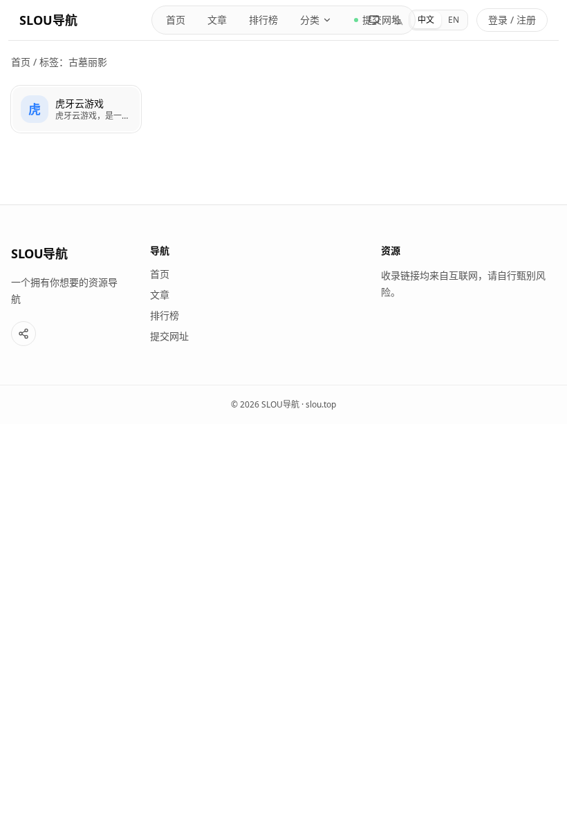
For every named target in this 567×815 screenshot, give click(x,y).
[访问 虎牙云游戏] (34, 109)
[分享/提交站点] (23, 333)
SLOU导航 (48, 20)
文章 (217, 19)
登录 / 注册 (512, 19)
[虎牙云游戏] (76, 109)
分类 (309, 19)
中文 (426, 20)
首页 (175, 19)
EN (453, 20)
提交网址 (169, 336)
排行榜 (263, 19)
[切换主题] (374, 20)
